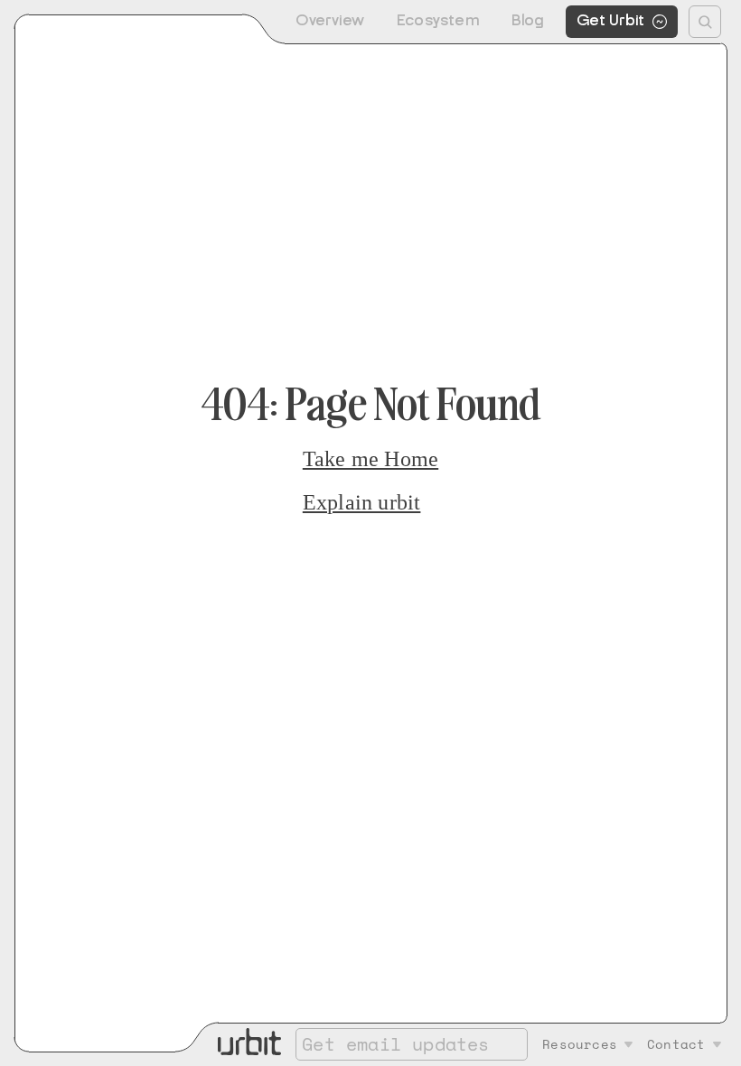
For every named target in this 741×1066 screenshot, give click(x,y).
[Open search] (705, 21)
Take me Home (370, 459)
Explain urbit (362, 502)
